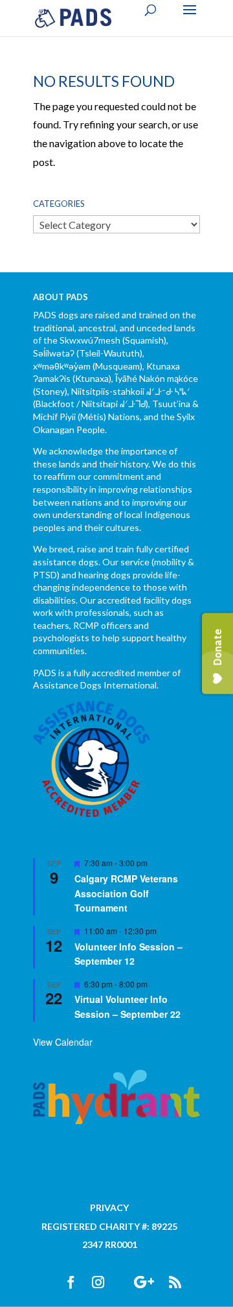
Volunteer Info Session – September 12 (128, 954)
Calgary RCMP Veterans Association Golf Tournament (126, 893)
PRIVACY (109, 1207)
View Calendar (63, 1041)
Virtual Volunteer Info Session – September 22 (127, 1006)
